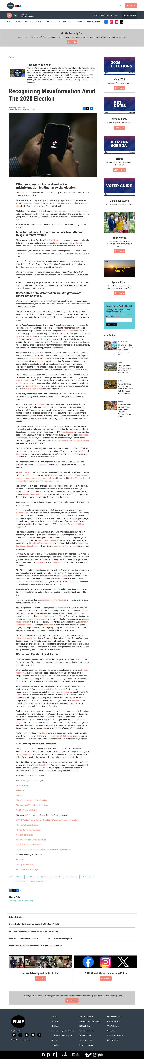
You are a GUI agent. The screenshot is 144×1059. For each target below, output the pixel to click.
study (41, 676)
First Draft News (51, 240)
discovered (83, 435)
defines (79, 243)
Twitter (40, 736)
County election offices (26, 864)
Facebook (51, 736)
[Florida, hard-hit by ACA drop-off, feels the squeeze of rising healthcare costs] (110, 345)
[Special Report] (119, 268)
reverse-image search (32, 494)
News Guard (62, 576)
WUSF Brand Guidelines (115, 1035)
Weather (19, 22)
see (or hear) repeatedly (48, 540)
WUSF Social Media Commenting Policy (105, 973)
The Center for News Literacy (28, 830)
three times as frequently (31, 203)
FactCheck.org (22, 785)
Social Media (31, 877)
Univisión (75, 700)
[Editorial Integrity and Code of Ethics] (40, 961)
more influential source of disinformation (72, 440)
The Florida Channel (86, 1016)
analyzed (41, 404)
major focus (41, 339)
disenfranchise (80, 211)
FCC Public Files (84, 1026)
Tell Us (119, 158)
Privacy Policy (111, 1031)
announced (48, 625)
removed (70, 627)
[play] (9, 15)
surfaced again (74, 370)
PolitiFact (81, 451)
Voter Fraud (87, 877)
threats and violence (43, 616)
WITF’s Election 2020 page (27, 869)
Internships (55, 1045)
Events (58, 22)
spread (19, 219)
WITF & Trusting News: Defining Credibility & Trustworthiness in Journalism (47, 820)
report (32, 336)
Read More (119, 88)
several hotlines (34, 386)
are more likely (37, 267)
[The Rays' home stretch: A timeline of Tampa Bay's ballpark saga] (110, 366)
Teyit (36, 703)
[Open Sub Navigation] (13, 22)
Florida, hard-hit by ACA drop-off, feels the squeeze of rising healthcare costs (125, 349)
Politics (11, 57)
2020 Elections (21, 881)
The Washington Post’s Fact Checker (31, 800)
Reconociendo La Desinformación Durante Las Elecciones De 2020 (34, 924)
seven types (51, 301)
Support (79, 22)
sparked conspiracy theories (54, 600)
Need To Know (119, 119)
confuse (54, 211)
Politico (19, 695)
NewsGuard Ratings (24, 835)
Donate (132, 5)
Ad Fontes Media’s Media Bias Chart (31, 840)
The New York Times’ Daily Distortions (32, 805)
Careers (54, 1040)
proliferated (41, 562)
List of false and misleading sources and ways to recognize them (43, 850)
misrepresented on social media (38, 478)
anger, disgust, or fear (42, 765)
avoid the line (67, 331)
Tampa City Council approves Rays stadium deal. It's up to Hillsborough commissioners (125, 388)
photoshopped (22, 361)
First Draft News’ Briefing (26, 810)
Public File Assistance (86, 1031)
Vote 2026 (119, 79)
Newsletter (55, 1026)
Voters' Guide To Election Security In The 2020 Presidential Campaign (35, 946)
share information (61, 546)
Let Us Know (119, 170)
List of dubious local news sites (29, 845)
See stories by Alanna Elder (21, 900)
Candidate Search (119, 200)
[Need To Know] (119, 105)
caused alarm (65, 692)
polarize (62, 211)
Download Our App (113, 1021)
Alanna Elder (21, 108)
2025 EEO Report (85, 1035)
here (66, 497)
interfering (20, 438)
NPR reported (24, 472)
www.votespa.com (24, 380)
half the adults (60, 608)
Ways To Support (113, 1026)
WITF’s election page (34, 389)
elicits (75, 546)
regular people (25, 754)
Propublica (36, 358)
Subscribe (72, 42)
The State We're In (39, 65)
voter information (71, 877)
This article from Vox (64, 736)
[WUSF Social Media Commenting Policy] (105, 961)
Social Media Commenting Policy (62, 1035)
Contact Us (55, 1021)
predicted (48, 659)
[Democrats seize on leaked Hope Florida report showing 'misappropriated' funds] (110, 405)
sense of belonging (24, 638)
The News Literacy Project (27, 825)
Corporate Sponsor (113, 1016)
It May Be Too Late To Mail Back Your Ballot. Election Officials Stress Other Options (40, 938)
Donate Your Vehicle (86, 1045)
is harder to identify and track (53, 689)
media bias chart (32, 581)
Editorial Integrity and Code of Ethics (40, 973)
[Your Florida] (119, 222)
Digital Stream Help (85, 1040)
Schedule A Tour (112, 1040)
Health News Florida (124, 342)
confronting (48, 681)
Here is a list (58, 562)
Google (44, 733)
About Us (55, 1016)
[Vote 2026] (119, 66)
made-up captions (51, 481)
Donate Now (72, 1000)
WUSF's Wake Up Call (72, 33)
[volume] (15, 15)
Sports (120, 362)
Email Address (112, 316)
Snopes (19, 454)
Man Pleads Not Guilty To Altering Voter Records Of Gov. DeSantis (34, 931)
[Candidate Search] (119, 187)
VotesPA (19, 859)
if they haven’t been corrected (41, 543)
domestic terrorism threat (36, 619)
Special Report (119, 282)
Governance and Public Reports (89, 1021)
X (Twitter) (44, 877)
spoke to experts (68, 432)
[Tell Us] (119, 145)
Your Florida (119, 237)
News (9, 22)
